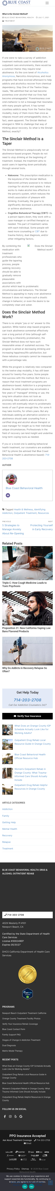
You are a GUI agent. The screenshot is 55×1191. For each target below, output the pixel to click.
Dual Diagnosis (9, 1045)
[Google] (21, 1116)
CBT (37, 231)
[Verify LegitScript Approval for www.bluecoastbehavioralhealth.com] (27, 998)
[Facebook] (5, 1116)
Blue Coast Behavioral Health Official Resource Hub (25, 1083)
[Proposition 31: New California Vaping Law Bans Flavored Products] (27, 608)
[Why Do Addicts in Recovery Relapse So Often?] (27, 651)
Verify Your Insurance (28, 716)
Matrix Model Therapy (12, 1051)
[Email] (8, 495)
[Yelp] (15, 1116)
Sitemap (25, 1169)
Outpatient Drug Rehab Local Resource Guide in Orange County (24, 1076)
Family (5, 815)
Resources (43, 513)
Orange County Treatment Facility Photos (21, 1018)
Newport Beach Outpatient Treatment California (24, 1013)
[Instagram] (10, 1116)
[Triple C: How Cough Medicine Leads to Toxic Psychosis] (27, 563)
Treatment (9, 21)
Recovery (7, 835)
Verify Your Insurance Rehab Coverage (20, 1024)
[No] (50, 1182)
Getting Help (9, 822)
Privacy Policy (13, 1169)
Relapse (6, 842)
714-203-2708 (27, 700)
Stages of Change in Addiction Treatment (21, 1040)
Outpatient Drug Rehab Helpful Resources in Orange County (26, 1098)
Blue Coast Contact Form (13, 1029)
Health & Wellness (23, 509)
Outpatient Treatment (25, 513)
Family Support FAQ (11, 1034)
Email (28, 1143)
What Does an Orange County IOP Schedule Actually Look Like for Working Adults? (26, 1067)
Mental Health (9, 828)
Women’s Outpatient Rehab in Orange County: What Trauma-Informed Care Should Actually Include (26, 1090)
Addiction (7, 809)
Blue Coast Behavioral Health (19, 17)
